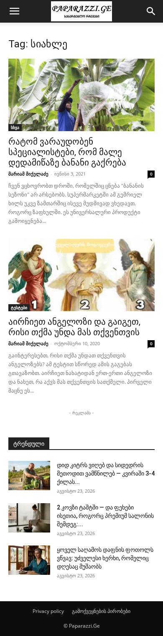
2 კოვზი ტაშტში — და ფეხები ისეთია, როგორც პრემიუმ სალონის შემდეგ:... (105, 515)
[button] (14, 11)
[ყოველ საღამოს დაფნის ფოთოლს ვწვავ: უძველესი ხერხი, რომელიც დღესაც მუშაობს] (29, 560)
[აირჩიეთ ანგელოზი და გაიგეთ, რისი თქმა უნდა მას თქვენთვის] (81, 275)
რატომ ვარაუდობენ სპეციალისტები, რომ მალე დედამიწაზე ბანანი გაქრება (67, 152)
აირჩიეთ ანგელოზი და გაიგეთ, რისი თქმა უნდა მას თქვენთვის (74, 327)
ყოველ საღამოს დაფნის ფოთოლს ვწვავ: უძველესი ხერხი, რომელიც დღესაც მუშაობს (105, 558)
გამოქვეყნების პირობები (101, 611)
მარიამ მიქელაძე (28, 174)
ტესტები (19, 307)
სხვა (15, 127)
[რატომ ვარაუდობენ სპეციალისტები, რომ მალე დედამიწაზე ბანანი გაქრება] (81, 95)
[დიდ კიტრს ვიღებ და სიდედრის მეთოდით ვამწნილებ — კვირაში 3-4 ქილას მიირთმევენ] (29, 475)
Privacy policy (48, 611)
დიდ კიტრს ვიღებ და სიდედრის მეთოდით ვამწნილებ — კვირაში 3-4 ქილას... (106, 473)
